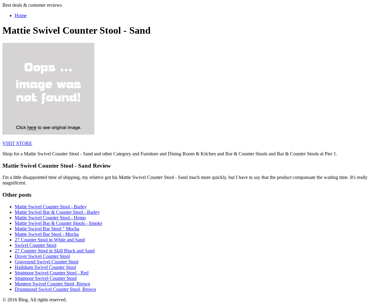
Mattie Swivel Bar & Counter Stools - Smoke (58, 223)
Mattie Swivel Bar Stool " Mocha (47, 228)
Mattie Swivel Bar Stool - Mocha (47, 234)
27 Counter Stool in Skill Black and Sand (55, 250)
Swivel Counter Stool (35, 245)
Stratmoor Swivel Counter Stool (46, 278)
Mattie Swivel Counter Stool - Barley (51, 206)
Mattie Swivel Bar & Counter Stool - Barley (57, 212)
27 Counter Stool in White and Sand (50, 239)
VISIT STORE (17, 143)
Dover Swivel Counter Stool (42, 256)
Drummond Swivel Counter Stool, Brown (55, 289)
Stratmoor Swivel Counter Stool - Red (52, 272)
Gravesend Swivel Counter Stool (46, 261)
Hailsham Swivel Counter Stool (45, 267)
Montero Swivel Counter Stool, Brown (52, 283)
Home (21, 15)
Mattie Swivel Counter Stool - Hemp (50, 217)
